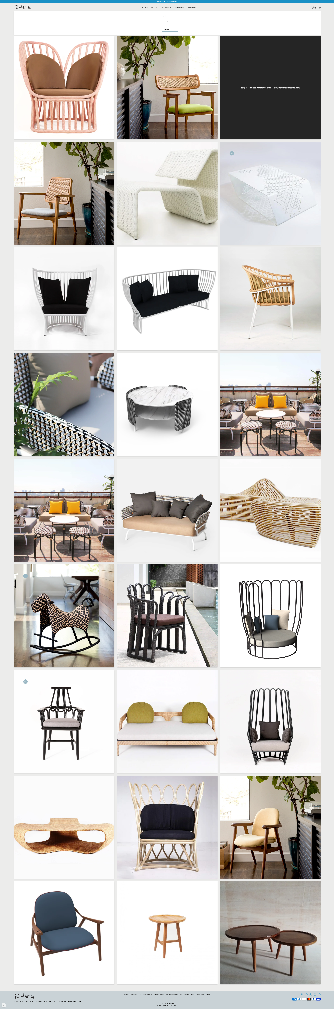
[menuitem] (145, 7)
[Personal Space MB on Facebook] (306, 995)
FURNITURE (144, 7)
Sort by (158, 30)
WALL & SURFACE (180, 7)
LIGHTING (154, 7)
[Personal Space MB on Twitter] (302, 995)
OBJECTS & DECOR (166, 7)
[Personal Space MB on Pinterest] (319, 995)
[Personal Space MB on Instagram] (310, 995)
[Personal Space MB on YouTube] (315, 995)
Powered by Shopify (167, 1003)
